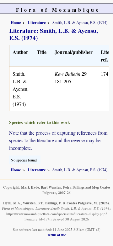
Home (16, 22)
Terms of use (56, 234)
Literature (37, 22)
